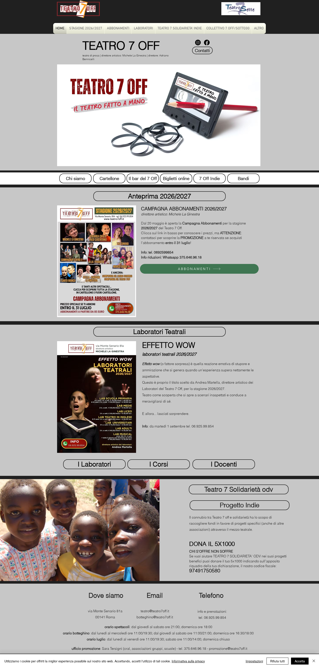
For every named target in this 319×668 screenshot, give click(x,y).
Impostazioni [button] (254, 661)
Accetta (300, 661)
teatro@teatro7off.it (155, 611)
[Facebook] (207, 42)
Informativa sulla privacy (188, 661)
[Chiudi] (313, 661)
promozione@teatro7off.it (228, 648)
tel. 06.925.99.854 (212, 617)
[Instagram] (198, 42)
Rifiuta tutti (277, 661)
